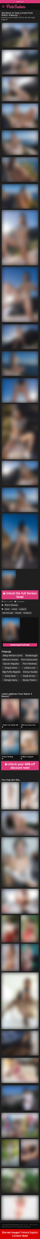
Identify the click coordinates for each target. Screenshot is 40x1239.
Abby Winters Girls (12, 655)
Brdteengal (31, 655)
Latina (14, 609)
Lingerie (22, 609)
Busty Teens (29, 680)
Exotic (7, 609)
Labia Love (20, 2)
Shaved (18, 613)
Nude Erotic (29, 675)
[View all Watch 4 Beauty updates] (10, 696)
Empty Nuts (11, 667)
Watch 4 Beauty (9, 15)
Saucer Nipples (11, 663)
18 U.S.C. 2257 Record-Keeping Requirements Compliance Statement (20, 1226)
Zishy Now (10, 675)
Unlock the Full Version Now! (21, 595)
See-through (7, 613)
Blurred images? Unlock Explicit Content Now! (20, 1234)
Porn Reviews (30, 663)
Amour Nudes (30, 671)
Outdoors (27, 613)
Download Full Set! (19, 644)
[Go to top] (34, 1232)
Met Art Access (10, 659)
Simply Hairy (10, 680)
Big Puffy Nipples (11, 671)
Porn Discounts (29, 659)
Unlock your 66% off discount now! (21, 765)
